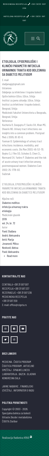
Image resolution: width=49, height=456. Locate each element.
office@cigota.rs (18, 304)
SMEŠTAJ (6, 370)
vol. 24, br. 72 (8, 223)
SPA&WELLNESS (21, 370)
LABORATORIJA (9, 374)
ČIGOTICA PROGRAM (12, 365)
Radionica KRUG (21, 437)
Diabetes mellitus (11, 202)
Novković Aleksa (10, 247)
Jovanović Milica (10, 243)
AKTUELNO (28, 365)
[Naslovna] (10, 38)
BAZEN (22, 374)
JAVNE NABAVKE (10, 386)
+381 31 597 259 (9, 300)
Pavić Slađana (9, 231)
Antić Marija (8, 239)
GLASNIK (31, 374)
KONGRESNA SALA (11, 378)
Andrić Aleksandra (11, 235)
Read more (12, 255)
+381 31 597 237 (21, 288)
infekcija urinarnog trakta (15, 206)
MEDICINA (7, 361)
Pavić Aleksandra (10, 251)
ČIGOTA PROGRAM (22, 361)
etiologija (6, 211)
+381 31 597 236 (24, 292)
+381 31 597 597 (20, 284)
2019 (4, 219)
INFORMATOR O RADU (23, 390)
